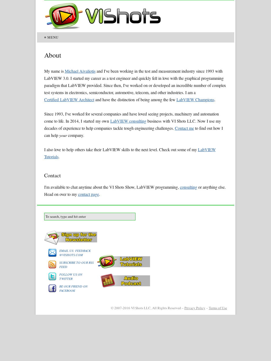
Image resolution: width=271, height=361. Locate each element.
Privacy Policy (194, 308)
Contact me (184, 128)
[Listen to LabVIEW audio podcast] (135, 281)
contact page (88, 194)
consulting (188, 187)
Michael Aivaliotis (80, 71)
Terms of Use (218, 308)
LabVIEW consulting (128, 121)
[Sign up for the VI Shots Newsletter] (135, 237)
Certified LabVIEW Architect (69, 99)
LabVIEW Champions (195, 99)
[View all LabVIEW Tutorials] (135, 262)
